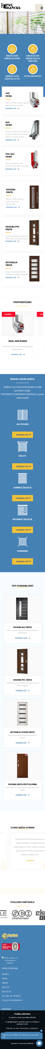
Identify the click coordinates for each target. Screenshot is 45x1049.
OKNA (4, 978)
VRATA (5, 983)
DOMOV (5, 974)
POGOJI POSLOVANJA (12, 1000)
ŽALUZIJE (6, 991)
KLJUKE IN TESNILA (11, 996)
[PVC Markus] (10, 6)
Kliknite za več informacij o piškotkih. (22, 1028)
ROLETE (6, 987)
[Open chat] (39, 1043)
